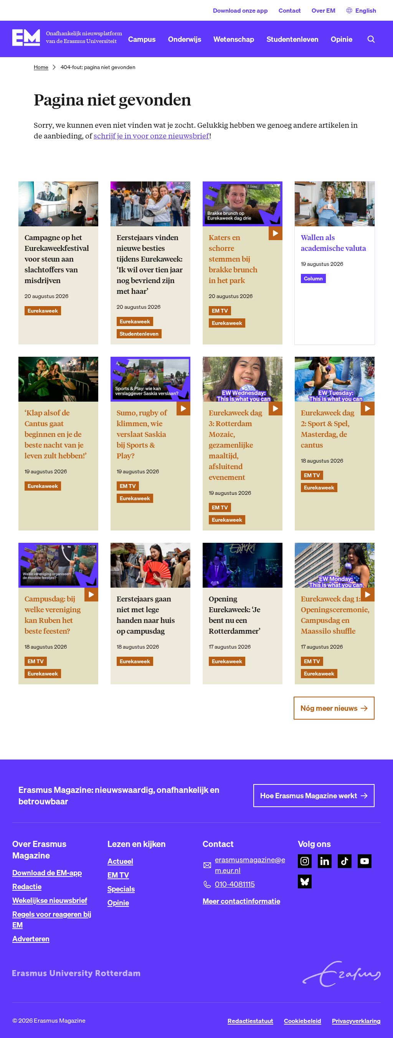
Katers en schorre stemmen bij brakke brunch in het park (233, 259)
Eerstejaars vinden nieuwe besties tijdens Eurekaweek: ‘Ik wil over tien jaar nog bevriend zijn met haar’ (150, 264)
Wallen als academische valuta (333, 243)
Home (41, 67)
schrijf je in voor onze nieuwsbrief (151, 136)
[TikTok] (345, 861)
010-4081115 (235, 884)
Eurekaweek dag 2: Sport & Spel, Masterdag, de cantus (327, 429)
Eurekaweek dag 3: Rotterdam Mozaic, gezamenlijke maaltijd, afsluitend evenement (235, 445)
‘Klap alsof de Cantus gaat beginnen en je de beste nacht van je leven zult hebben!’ (56, 434)
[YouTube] (365, 861)
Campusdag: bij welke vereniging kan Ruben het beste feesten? (53, 615)
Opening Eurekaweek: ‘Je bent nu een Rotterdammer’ (235, 615)
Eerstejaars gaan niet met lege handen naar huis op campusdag (146, 615)
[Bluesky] (305, 881)
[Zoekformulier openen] (371, 39)
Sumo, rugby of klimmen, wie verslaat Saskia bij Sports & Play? (142, 434)
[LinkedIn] (325, 861)
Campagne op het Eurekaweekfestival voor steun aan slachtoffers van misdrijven (57, 259)
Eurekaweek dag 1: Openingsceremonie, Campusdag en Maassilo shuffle (335, 615)
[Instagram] (305, 861)
